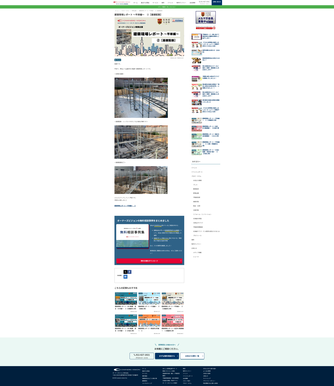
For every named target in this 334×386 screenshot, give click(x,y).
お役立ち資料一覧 (192, 356)
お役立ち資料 (206, 373)
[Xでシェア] (125, 272)
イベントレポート (197, 172)
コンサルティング (147, 383)
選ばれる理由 (146, 371)
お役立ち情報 (197, 180)
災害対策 (196, 210)
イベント (194, 168)
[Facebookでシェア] (129, 272)
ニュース (196, 257)
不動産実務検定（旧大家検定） (171, 378)
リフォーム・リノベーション (202, 214)
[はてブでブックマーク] (125, 277)
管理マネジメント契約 (169, 371)
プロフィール (197, 235)
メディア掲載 (197, 252)
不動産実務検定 (198, 227)
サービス (144, 373)
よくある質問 (206, 371)
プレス (195, 185)
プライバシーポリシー (209, 381)
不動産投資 (196, 197)
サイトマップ (206, 378)
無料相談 (144, 376)
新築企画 (118, 60)
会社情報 (185, 378)
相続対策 (196, 202)
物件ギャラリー (196, 244)
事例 (192, 240)
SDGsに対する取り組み (209, 368)
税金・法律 (196, 206)
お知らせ (194, 248)
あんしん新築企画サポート (170, 368)
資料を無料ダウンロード (149, 261)
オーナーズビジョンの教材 (170, 383)
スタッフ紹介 (186, 381)
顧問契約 (144, 381)
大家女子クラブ (198, 223)
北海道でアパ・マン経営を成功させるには (206, 231)
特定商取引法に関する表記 (210, 383)
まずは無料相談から (167, 356)
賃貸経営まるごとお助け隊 (149, 378)
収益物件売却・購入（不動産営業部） (171, 374)
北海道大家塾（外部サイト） (170, 380)
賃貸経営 (196, 189)
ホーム (144, 368)
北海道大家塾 (197, 218)
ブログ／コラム (196, 176)
